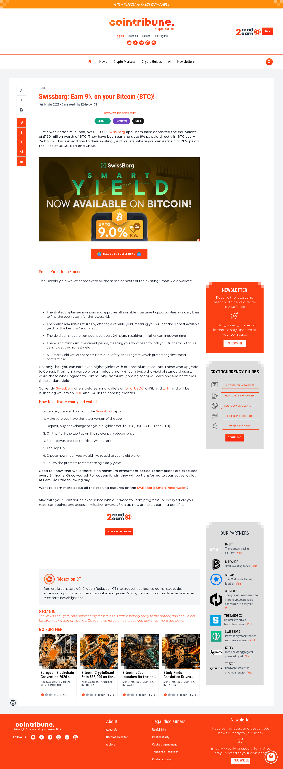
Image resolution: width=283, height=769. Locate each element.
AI (169, 61)
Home (42, 87)
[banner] (119, 297)
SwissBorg (116, 132)
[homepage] (82, 62)
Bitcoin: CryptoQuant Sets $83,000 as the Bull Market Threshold (97, 674)
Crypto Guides (152, 61)
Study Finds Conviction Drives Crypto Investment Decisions (178, 674)
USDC (139, 388)
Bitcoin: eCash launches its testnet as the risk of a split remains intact (138, 674)
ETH (166, 388)
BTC (128, 388)
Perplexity (121, 120)
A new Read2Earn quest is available (141, 4)
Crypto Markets (124, 61)
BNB (78, 393)
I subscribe (235, 343)
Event (56, 695)
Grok (138, 120)
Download (234, 437)
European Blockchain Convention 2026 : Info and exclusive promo (57, 674)
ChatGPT (103, 120)
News (103, 61)
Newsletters (186, 61)
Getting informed (104, 695)
